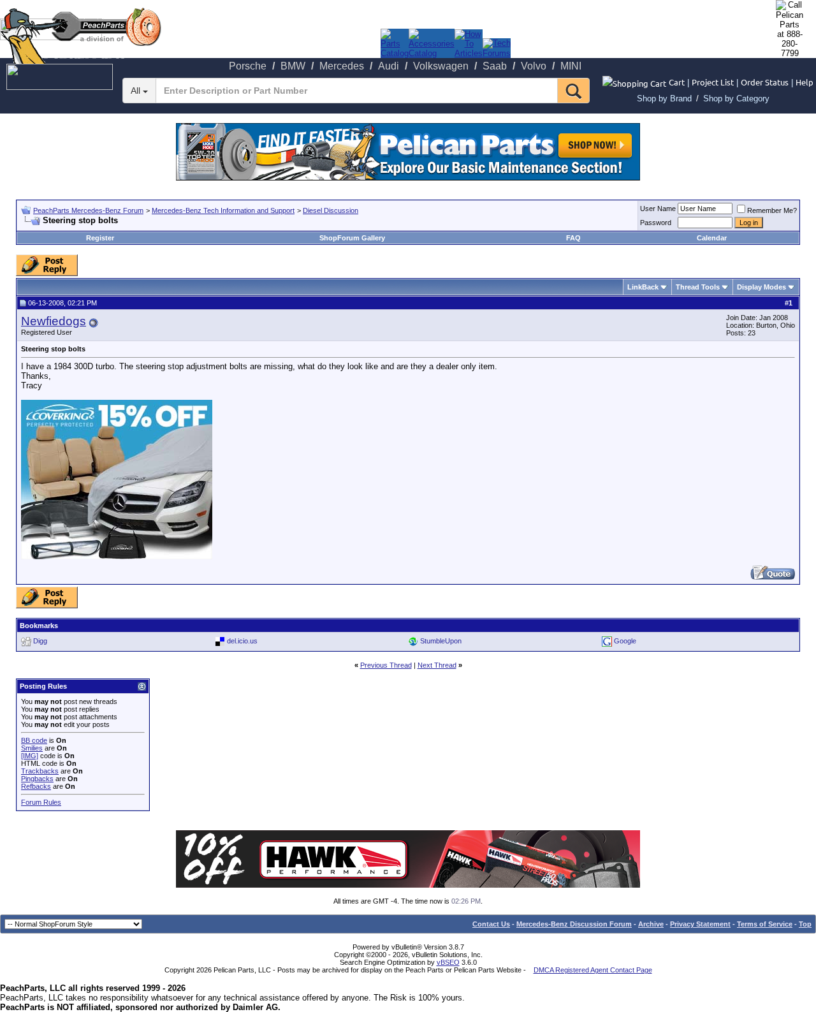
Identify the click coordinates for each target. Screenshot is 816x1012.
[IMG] (29, 755)
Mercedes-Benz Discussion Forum (574, 924)
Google (625, 641)
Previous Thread (386, 665)
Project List (713, 82)
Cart (677, 82)
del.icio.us (242, 641)
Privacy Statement (700, 924)
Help (804, 82)
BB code (34, 740)
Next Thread (437, 665)
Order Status (765, 82)
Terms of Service (764, 924)
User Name (658, 208)
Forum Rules (41, 802)
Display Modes (761, 287)
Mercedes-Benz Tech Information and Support (223, 210)
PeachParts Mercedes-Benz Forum (88, 210)
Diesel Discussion (330, 210)
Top (805, 924)
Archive (651, 924)
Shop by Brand (664, 98)
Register (100, 238)
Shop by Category (736, 98)
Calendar (712, 238)
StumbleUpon (441, 641)
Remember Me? (772, 210)
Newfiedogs (53, 321)
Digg (40, 641)
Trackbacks (40, 771)
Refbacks (36, 786)
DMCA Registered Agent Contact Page (593, 970)
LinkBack (643, 287)
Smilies (32, 748)
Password (655, 222)
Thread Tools (698, 287)
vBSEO (448, 962)
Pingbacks (37, 778)
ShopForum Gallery (352, 238)
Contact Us (491, 924)
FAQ (573, 238)
